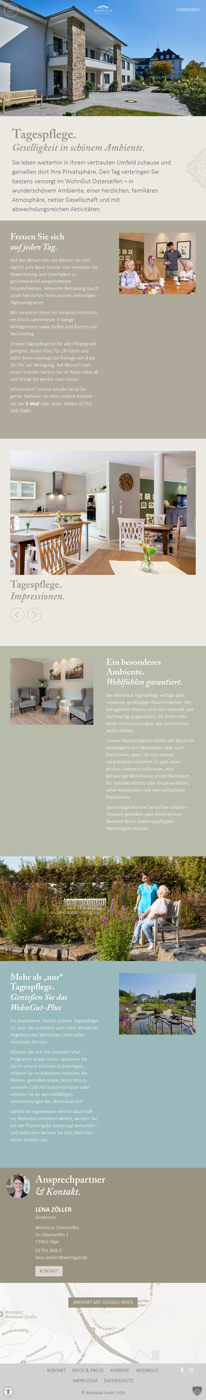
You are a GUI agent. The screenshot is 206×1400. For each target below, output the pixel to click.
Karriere (120, 1370)
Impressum (85, 1380)
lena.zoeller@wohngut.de (61, 1257)
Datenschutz (118, 1380)
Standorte (188, 10)
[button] (17, 615)
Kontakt (56, 1370)
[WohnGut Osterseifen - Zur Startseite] (103, 10)
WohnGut (147, 1370)
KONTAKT (49, 1271)
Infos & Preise (88, 1370)
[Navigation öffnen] (11, 10)
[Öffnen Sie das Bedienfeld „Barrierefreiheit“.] (8, 1391)
